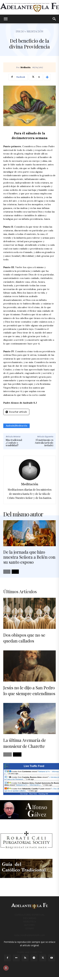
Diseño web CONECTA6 (29, 952)
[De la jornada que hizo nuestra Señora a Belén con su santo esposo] (29, 533)
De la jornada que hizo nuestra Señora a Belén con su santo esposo (29, 557)
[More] (47, 77)
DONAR (29, 928)
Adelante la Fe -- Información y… (29, 785)
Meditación (25, 68)
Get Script (24, 794)
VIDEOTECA (29, 921)
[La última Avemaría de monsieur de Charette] (29, 718)
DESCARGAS (29, 918)
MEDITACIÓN (35, 31)
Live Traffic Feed (34, 766)
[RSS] (25, 958)
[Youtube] (51, 958)
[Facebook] (7, 958)
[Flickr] (16, 958)
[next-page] (15, 572)
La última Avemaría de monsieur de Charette (24, 743)
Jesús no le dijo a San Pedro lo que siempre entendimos (29, 690)
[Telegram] (34, 958)
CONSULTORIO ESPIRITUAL (30, 914)
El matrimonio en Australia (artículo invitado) (44, 442)
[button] (5, 19)
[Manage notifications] (6, 968)
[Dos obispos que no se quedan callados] (29, 613)
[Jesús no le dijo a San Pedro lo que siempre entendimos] (29, 666)
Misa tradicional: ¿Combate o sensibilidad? (14, 442)
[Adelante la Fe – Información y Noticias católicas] (29, 7)
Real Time (33, 794)
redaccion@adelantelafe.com (29, 935)
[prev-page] (6, 572)
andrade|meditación (16, 425)
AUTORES (29, 924)
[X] (42, 958)
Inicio (20, 31)
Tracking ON (43, 794)
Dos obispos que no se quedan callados (24, 638)
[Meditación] (29, 469)
